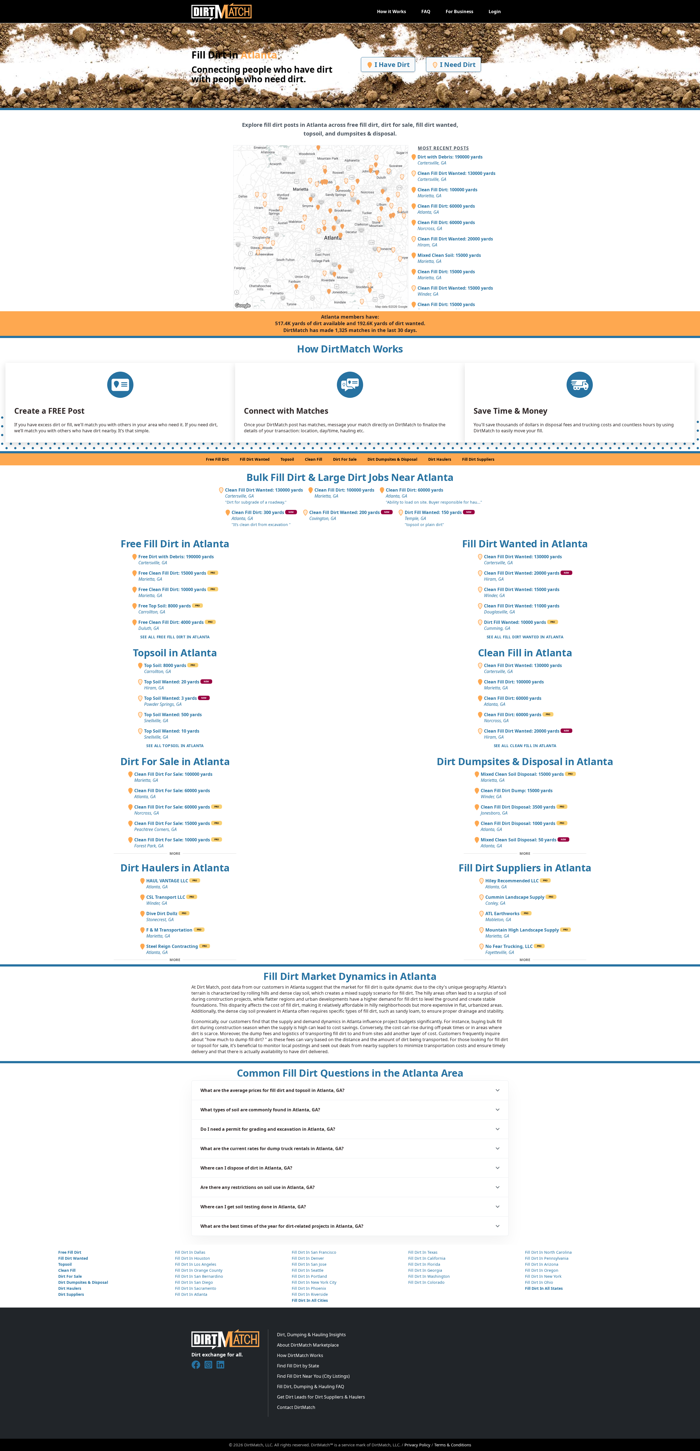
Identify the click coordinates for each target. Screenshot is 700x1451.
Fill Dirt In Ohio (539, 1282)
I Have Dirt (391, 64)
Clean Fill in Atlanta (525, 652)
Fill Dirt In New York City (314, 1282)
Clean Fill (313, 459)
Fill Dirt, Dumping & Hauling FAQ (310, 1387)
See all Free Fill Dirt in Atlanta (174, 636)
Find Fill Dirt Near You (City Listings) (313, 1376)
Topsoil (287, 459)
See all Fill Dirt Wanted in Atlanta (525, 636)
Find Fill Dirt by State (298, 1366)
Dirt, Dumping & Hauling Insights (311, 1335)
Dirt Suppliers (71, 1294)
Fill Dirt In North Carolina (548, 1252)
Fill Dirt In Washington (429, 1276)
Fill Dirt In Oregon (541, 1270)
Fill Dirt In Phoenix (309, 1288)
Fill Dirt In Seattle (307, 1270)
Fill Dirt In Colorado (426, 1282)
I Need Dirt (457, 64)
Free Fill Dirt (217, 459)
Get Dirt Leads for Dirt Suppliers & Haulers (321, 1397)
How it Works (391, 11)
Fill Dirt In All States (544, 1288)
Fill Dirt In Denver (308, 1258)
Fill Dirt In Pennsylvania (546, 1258)
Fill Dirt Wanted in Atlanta (525, 543)
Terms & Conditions (452, 1444)
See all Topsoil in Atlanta (175, 745)
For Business (459, 11)
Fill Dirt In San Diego (194, 1282)
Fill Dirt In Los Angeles (195, 1264)
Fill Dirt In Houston (192, 1258)
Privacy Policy (417, 1444)
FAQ (425, 11)
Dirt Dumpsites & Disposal (392, 459)
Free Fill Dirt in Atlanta (175, 543)
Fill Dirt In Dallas (190, 1252)
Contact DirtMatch (296, 1407)
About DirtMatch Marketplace (308, 1345)
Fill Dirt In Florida (424, 1264)
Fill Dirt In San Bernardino (199, 1276)
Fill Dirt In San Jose (309, 1264)
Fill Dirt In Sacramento (195, 1288)
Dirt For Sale (345, 459)
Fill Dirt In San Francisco (314, 1252)
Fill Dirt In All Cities (310, 1300)
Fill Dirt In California (426, 1258)
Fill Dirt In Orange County (198, 1270)
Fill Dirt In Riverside (310, 1294)
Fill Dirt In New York (543, 1276)
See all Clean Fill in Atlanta (525, 745)
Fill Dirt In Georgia (425, 1270)
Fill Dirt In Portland (309, 1276)
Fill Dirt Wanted (255, 459)
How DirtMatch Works (300, 1355)
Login (495, 11)
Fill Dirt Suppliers (478, 459)
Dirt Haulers (439, 459)
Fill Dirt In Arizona (541, 1264)
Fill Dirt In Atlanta (191, 1294)
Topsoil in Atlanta (175, 652)
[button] (350, 1090)
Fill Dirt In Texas (423, 1252)
